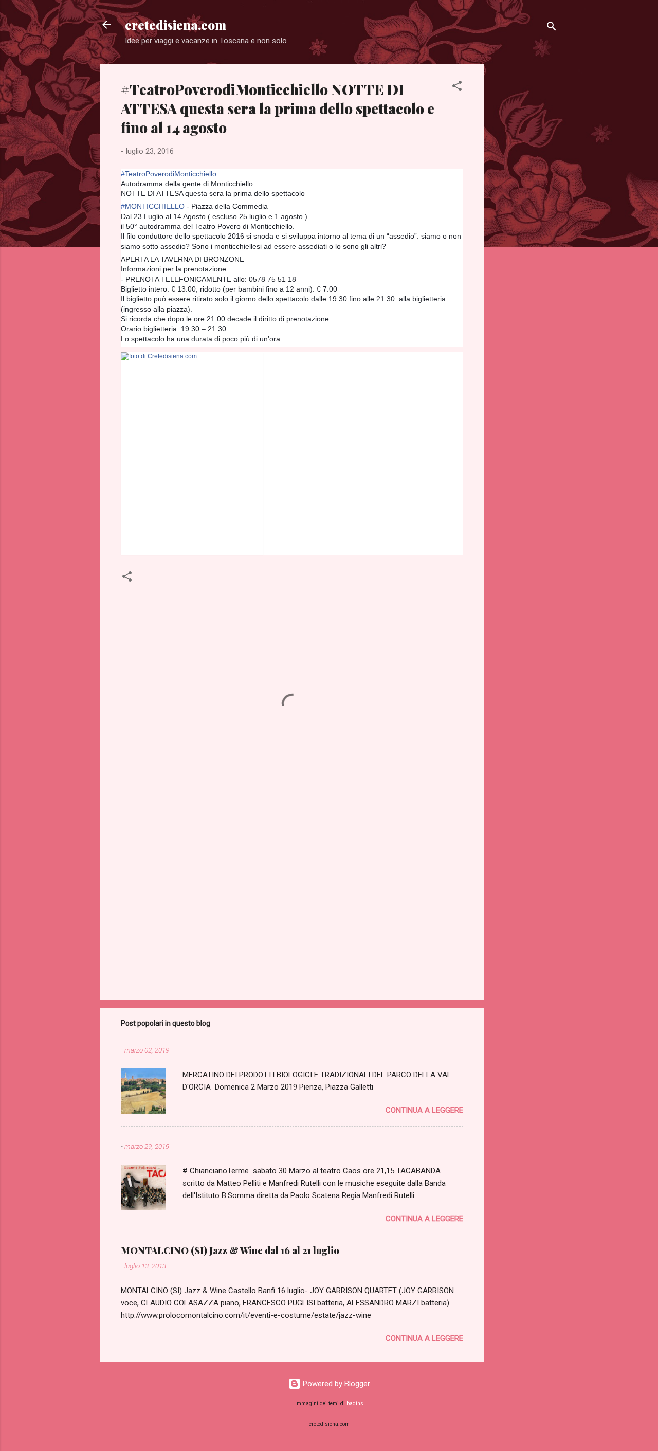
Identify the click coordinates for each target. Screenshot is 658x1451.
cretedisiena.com (175, 24)
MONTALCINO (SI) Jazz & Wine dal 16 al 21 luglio (230, 1250)
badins (354, 1403)
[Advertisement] (525, 218)
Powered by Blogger (335, 1383)
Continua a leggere (424, 1110)
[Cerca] (551, 28)
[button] (457, 88)
